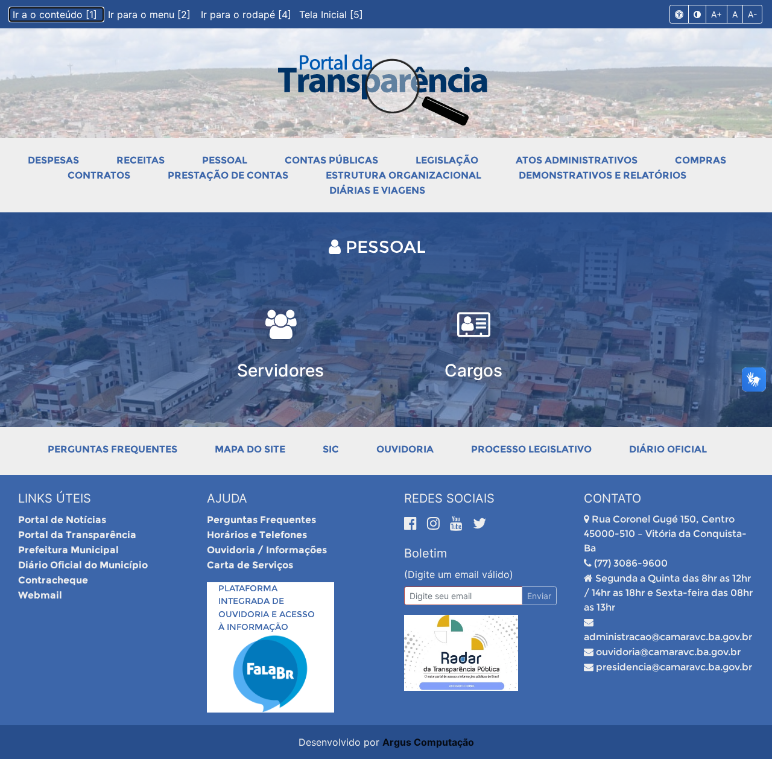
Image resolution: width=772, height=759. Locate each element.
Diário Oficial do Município (83, 565)
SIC (331, 449)
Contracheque (53, 580)
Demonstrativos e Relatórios (602, 175)
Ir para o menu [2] (151, 14)
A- (752, 14)
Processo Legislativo (531, 449)
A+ (716, 14)
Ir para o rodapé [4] (247, 14)
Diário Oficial (668, 449)
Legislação (447, 160)
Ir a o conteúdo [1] (56, 14)
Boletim (425, 553)
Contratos (99, 175)
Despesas (53, 160)
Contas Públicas (331, 160)
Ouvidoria (405, 449)
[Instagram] (435, 523)
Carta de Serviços (250, 565)
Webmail (40, 595)
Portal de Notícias (62, 520)
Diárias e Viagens (377, 190)
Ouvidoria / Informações (267, 550)
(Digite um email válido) (458, 574)
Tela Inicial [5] (331, 14)
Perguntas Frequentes (112, 449)
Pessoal (224, 160)
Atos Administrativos (577, 160)
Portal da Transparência (77, 535)
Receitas (140, 160)
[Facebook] (412, 523)
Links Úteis (54, 498)
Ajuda (227, 498)
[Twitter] (479, 523)
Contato (612, 498)
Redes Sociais (449, 498)
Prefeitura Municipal (68, 550)
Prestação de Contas (228, 175)
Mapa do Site (250, 449)
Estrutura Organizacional (403, 175)
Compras (700, 160)
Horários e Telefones (257, 535)
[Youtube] (458, 523)
